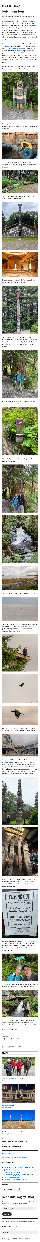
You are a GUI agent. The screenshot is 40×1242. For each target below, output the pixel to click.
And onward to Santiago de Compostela (16, 1179)
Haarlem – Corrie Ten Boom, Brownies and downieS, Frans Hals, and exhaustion (20, 1171)
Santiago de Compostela (11, 1177)
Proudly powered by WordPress (12, 1238)
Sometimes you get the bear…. (13, 1078)
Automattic (5, 1240)
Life (9, 1048)
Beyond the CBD (8, 1105)
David (20, 1046)
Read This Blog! (11, 6)
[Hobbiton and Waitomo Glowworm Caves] (18, 1119)
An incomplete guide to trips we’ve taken (15, 1158)
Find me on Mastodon (9, 1154)
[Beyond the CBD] (18, 1093)
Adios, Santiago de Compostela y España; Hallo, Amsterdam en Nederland (18, 1175)
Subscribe (7, 1214)
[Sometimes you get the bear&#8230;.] (18, 1066)
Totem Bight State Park (18, 48)
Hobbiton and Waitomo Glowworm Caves (17, 1132)
